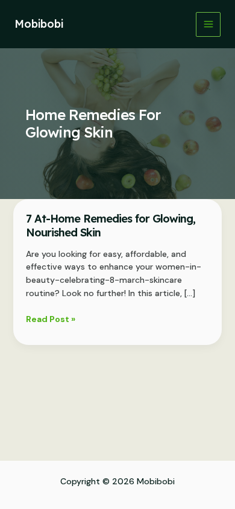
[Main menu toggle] (208, 24)
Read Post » (50, 319)
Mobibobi (38, 24)
